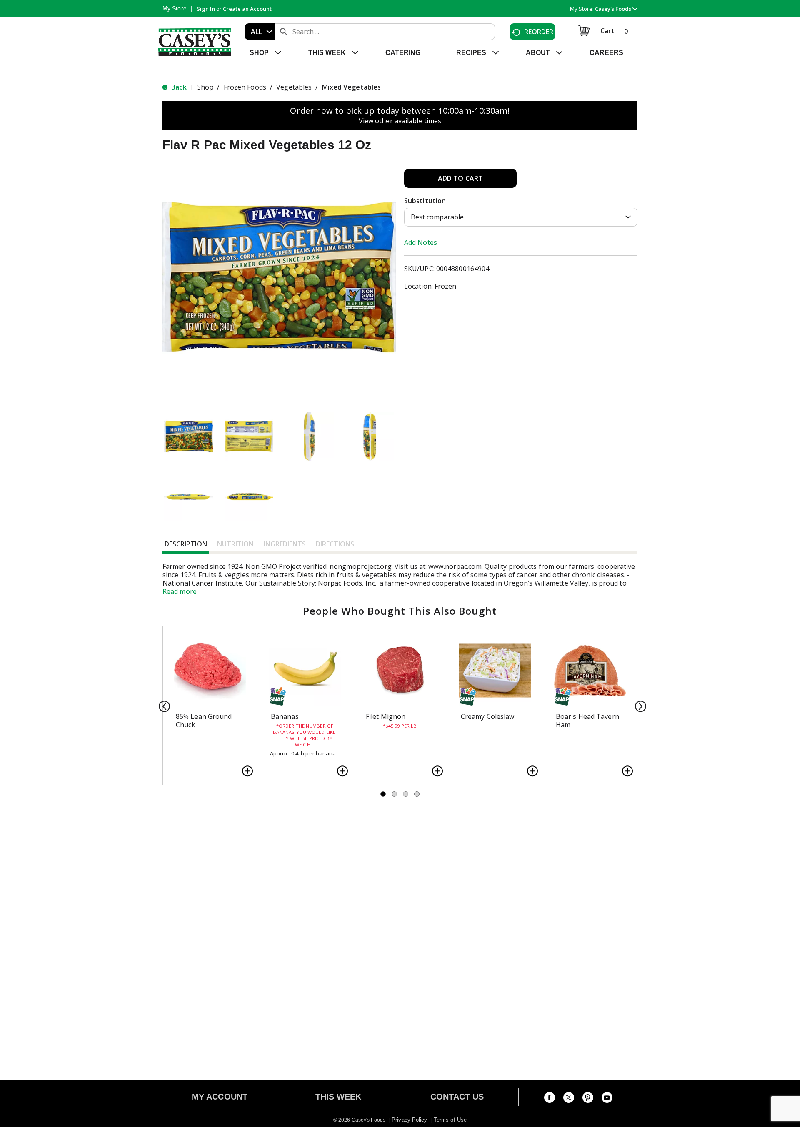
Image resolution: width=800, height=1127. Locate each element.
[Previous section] (162, 705)
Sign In (206, 8)
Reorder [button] (539, 31)
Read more (179, 591)
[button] (616, 8)
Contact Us (457, 1096)
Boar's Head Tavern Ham (587, 720)
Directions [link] (335, 544)
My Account (220, 1096)
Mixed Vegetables (351, 87)
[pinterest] (587, 1099)
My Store (174, 8)
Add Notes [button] (420, 242)
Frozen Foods (245, 87)
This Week (338, 1096)
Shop (205, 87)
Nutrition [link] (235, 544)
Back (178, 87)
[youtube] (607, 1099)
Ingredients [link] (285, 544)
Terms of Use (450, 1120)
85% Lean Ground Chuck (204, 720)
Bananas (285, 716)
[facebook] (549, 1099)
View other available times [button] (400, 120)
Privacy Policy (409, 1120)
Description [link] (186, 544)
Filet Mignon (385, 716)
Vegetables (294, 87)
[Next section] (638, 705)
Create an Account (247, 8)
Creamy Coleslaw (488, 716)
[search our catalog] (284, 31)
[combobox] (260, 31)
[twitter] (568, 1099)
